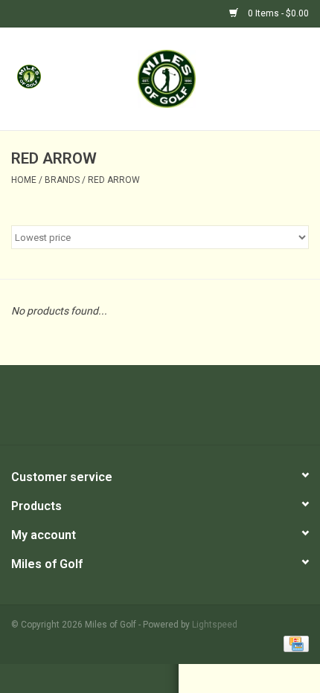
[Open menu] (29, 76)
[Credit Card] (293, 643)
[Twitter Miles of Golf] (147, 410)
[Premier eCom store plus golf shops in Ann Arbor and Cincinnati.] (189, 78)
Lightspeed (214, 624)
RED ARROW (114, 180)
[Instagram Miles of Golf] (199, 410)
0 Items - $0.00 (277, 13)
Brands (62, 180)
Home (23, 180)
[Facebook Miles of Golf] (121, 410)
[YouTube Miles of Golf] (173, 410)
